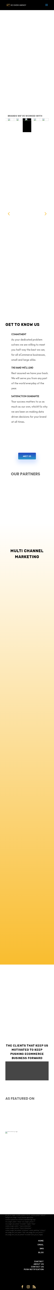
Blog (41, 1253)
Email (41, 1245)
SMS (42, 1249)
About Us (39, 1264)
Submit (41, 1210)
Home (41, 1241)
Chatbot (39, 1261)
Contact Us (37, 1267)
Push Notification (34, 1269)
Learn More (27, 651)
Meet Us (27, 456)
